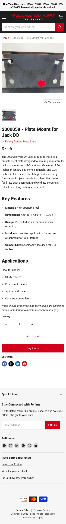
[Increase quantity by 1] (32, 324)
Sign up (52, 424)
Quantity (6, 316)
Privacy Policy (23, 510)
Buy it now (33, 348)
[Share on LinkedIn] (17, 363)
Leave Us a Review (12, 464)
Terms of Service (41, 510)
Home (5, 38)
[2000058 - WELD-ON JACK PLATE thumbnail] (9, 114)
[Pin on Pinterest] (24, 363)
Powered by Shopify (33, 517)
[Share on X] (11, 363)
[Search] (59, 27)
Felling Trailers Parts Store (20, 141)
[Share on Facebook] (4, 363)
